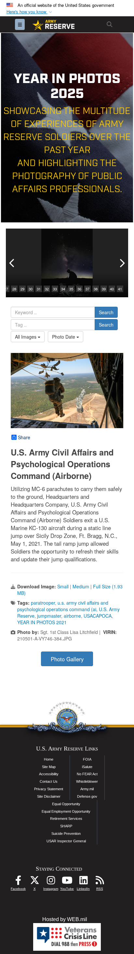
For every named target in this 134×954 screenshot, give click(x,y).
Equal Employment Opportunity (66, 811)
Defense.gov (87, 796)
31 (39, 288)
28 (14, 288)
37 (87, 288)
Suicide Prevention (66, 833)
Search (106, 312)
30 (31, 288)
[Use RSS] (99, 882)
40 (112, 288)
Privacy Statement (48, 789)
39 (104, 288)
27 (6, 288)
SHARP (66, 826)
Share (24, 437)
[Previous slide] (12, 263)
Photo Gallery (67, 659)
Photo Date (64, 336)
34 (63, 288)
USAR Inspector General (66, 841)
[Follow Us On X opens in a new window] (34, 882)
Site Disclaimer (48, 796)
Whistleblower (87, 781)
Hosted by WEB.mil (64, 919)
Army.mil (87, 789)
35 (71, 288)
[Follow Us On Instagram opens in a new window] (51, 882)
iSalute (87, 767)
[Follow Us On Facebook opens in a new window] (18, 882)
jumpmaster (49, 615)
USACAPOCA (98, 615)
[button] (30, 11)
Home (48, 759)
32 (47, 288)
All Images (26, 336)
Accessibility (49, 774)
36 (79, 288)
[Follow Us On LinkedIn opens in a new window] (83, 882)
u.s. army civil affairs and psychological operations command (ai (62, 605)
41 (120, 288)
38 (96, 288)
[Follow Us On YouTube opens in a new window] (67, 882)
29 (22, 288)
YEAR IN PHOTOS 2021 (42, 622)
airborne (72, 615)
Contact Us (49, 781)
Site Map (49, 767)
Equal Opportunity (66, 804)
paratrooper (43, 602)
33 (55, 288)
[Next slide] (121, 263)
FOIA (87, 759)
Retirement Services (66, 819)
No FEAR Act (87, 774)
